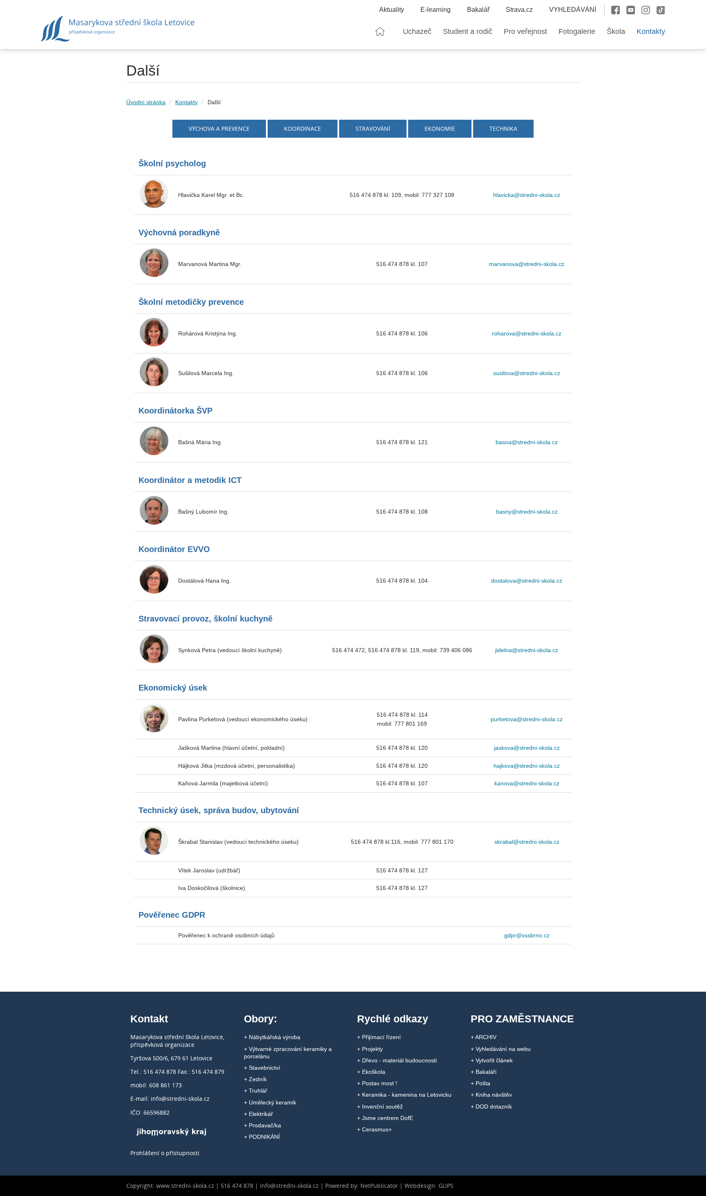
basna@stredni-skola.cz (527, 442)
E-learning (435, 9)
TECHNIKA (503, 128)
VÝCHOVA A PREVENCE (219, 128)
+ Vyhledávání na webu (501, 1049)
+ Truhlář (255, 1090)
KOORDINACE (302, 128)
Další (214, 102)
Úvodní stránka (145, 102)
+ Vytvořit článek (492, 1060)
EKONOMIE (439, 128)
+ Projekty (370, 1049)
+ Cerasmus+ (374, 1129)
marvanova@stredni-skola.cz (526, 264)
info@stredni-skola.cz (289, 1185)
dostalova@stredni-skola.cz (526, 580)
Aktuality (391, 9)
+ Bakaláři (483, 1072)
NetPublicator (379, 1185)
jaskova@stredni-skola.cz (527, 747)
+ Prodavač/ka (262, 1125)
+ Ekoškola (371, 1072)
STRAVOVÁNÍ (372, 128)
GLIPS (446, 1185)
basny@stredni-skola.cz (527, 511)
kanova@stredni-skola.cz (526, 783)
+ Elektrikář (258, 1114)
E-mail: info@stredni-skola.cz (170, 1098)
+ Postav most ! (377, 1083)
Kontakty (186, 102)
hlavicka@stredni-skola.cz (526, 195)
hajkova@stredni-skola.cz (527, 765)
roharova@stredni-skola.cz (526, 333)
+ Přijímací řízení (379, 1037)
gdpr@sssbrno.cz (527, 935)
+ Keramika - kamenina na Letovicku (404, 1094)
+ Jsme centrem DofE (385, 1118)
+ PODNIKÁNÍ (262, 1136)
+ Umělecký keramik (270, 1102)
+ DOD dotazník (491, 1106)
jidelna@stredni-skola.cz (526, 650)
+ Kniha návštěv (491, 1094)
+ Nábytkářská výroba (272, 1037)
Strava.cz (519, 9)
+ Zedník (255, 1079)
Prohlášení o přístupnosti (164, 1153)
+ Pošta (480, 1083)
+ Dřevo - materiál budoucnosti (397, 1060)
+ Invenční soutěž (380, 1106)
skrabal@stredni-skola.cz (526, 841)
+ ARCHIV (483, 1037)
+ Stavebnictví (262, 1067)
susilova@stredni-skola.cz (526, 373)
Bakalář (478, 9)
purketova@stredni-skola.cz (527, 719)
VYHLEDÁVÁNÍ (572, 9)
